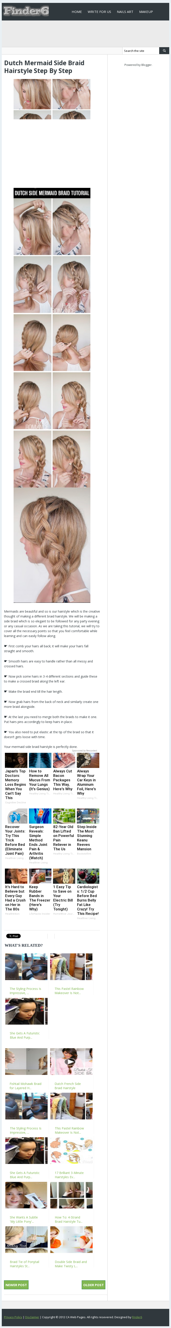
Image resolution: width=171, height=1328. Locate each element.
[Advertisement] (52, 152)
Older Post (93, 1285)
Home (77, 11)
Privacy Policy (13, 1317)
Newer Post (16, 1285)
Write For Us (99, 11)
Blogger (146, 65)
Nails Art (125, 11)
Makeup (146, 11)
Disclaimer (32, 1317)
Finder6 (137, 1317)
